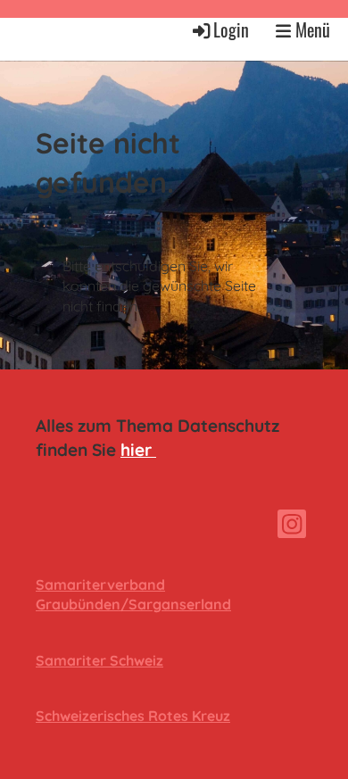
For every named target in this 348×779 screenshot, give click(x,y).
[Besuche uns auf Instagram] (292, 527)
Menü (310, 30)
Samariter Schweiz (99, 660)
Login (231, 30)
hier (138, 449)
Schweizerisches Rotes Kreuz (133, 716)
